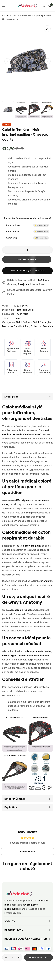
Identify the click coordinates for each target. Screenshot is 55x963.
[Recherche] (44, 6)
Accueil (5, 15)
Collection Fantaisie (42, 326)
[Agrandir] (47, 28)
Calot (17, 318)
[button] (48, 61)
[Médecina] (28, 5)
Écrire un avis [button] (27, 851)
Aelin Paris (22, 313)
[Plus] (48, 250)
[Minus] (6, 250)
